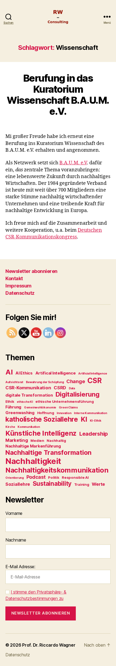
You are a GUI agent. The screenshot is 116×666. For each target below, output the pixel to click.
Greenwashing (20, 412)
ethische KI (25, 402)
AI (9, 372)
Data (72, 388)
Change (75, 381)
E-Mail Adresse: (20, 566)
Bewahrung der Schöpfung (45, 382)
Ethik (9, 401)
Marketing (16, 440)
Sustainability (52, 483)
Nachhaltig (56, 440)
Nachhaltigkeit (33, 461)
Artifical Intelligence (55, 373)
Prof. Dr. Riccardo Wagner (48, 645)
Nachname (15, 540)
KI (84, 419)
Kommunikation (29, 427)
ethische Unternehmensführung (64, 401)
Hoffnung (45, 413)
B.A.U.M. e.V (73, 163)
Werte (98, 484)
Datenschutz (20, 293)
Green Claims (68, 407)
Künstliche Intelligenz (41, 433)
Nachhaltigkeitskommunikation (56, 470)
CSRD (60, 387)
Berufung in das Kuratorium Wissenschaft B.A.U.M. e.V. (58, 94)
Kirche (10, 427)
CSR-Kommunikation (28, 387)
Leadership (93, 434)
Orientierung (14, 478)
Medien (37, 440)
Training (81, 484)
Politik (53, 477)
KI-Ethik (95, 420)
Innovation (64, 413)
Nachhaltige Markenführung (33, 446)
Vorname (13, 513)
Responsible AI (75, 477)
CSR (94, 380)
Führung (13, 407)
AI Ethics (24, 373)
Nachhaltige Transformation (48, 452)
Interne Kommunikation (90, 413)
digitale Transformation (29, 395)
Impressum (18, 286)
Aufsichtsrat (14, 382)
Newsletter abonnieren (31, 271)
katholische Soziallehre (41, 419)
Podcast (36, 477)
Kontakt (14, 278)
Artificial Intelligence (92, 373)
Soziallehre (17, 484)
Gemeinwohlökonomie (40, 407)
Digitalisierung (78, 394)
